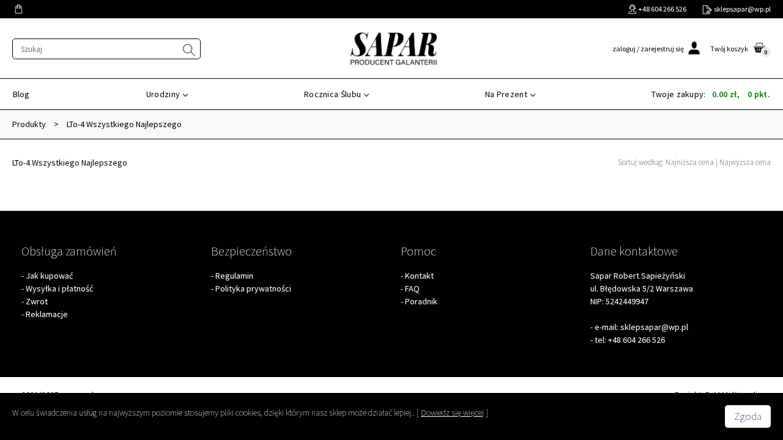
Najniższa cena (690, 162)
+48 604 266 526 (636, 339)
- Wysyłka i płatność (57, 288)
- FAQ (410, 288)
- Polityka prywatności (251, 288)
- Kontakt (417, 275)
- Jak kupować (47, 275)
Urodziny (163, 94)
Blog (21, 94)
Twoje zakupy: (710, 94)
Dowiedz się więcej (452, 412)
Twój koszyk (729, 48)
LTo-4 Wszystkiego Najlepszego (124, 124)
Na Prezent (506, 94)
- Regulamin (232, 275)
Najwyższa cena (745, 162)
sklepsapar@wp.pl (654, 326)
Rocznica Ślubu (332, 94)
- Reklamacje (44, 314)
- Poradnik (419, 301)
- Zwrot (34, 301)
